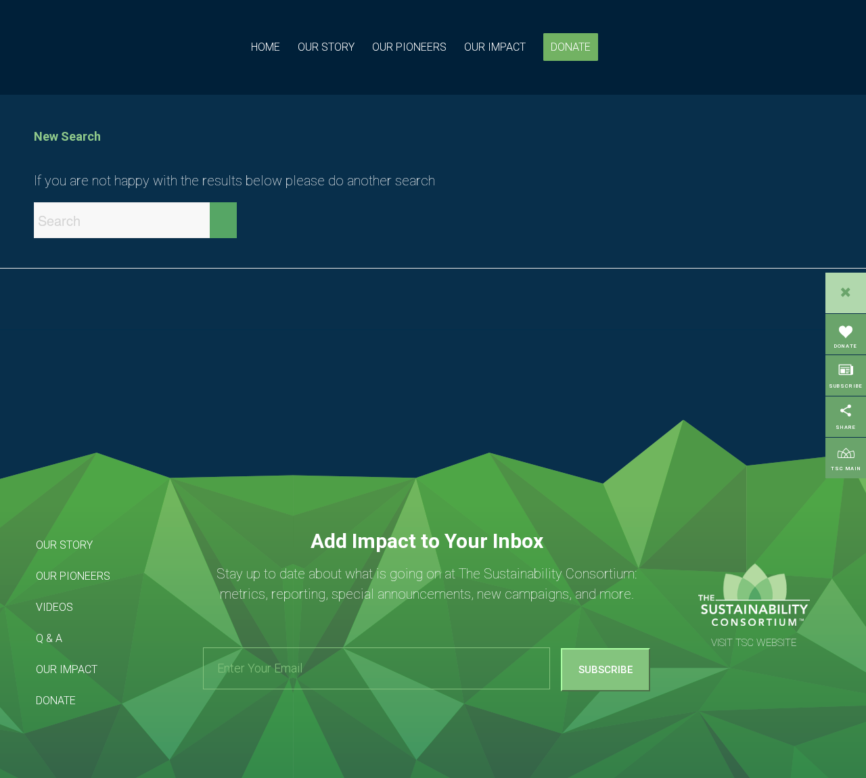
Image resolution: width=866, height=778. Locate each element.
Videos (54, 607)
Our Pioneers (73, 576)
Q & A (49, 638)
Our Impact (66, 669)
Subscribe (605, 670)
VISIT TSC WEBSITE (753, 643)
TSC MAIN (846, 468)
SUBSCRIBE (846, 386)
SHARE (846, 427)
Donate (56, 700)
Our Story (64, 545)
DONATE (845, 346)
